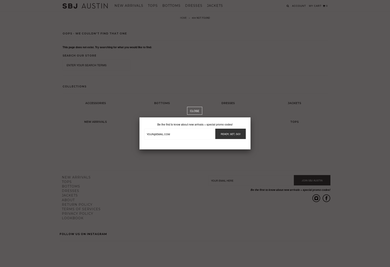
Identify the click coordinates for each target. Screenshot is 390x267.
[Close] (194, 111)
